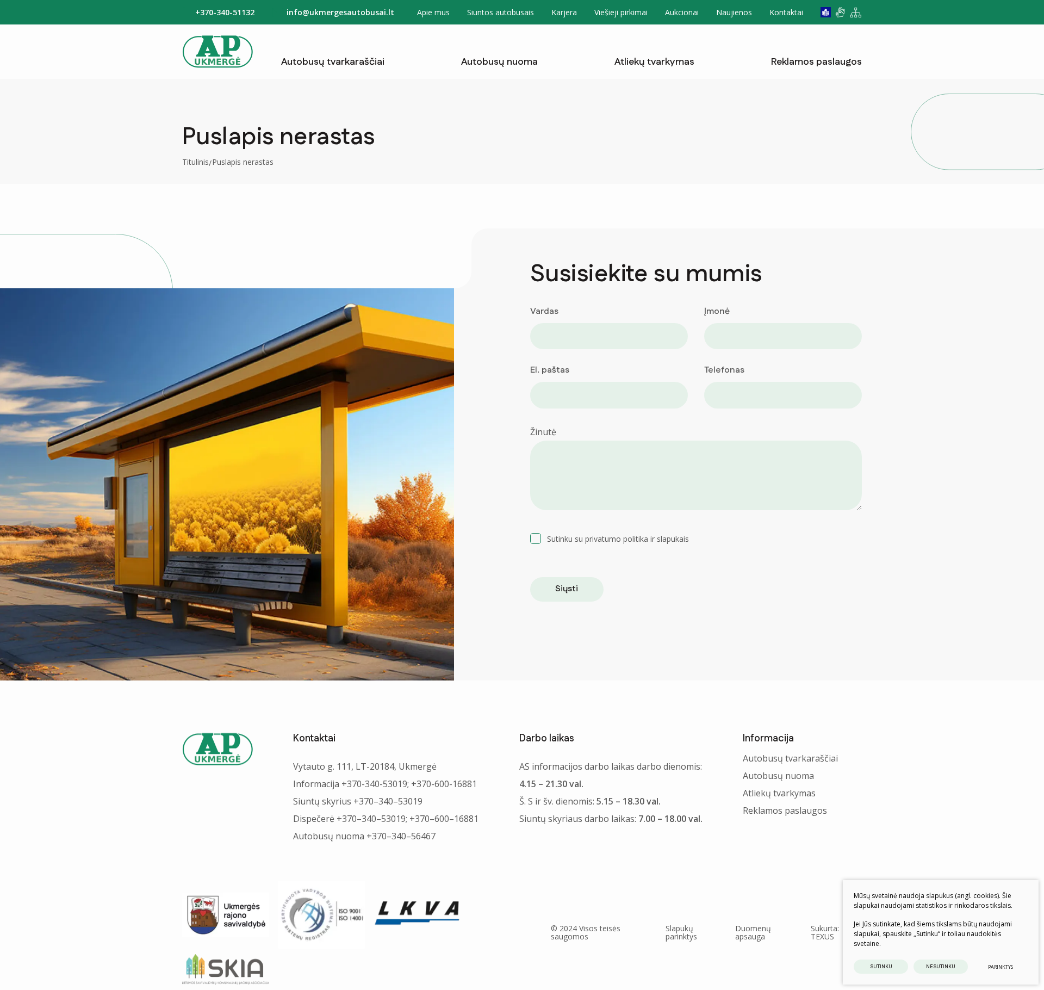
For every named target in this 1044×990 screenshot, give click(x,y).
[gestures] (840, 12)
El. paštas (549, 370)
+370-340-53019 (374, 784)
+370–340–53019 (387, 801)
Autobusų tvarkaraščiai (332, 62)
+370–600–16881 (443, 819)
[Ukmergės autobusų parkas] (217, 51)
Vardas (544, 311)
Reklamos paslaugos (816, 62)
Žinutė (543, 432)
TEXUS (822, 936)
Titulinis (195, 162)
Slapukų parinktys (681, 932)
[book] (825, 12)
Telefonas (724, 370)
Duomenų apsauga (753, 932)
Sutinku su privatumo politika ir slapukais (618, 539)
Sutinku (881, 966)
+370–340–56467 (401, 836)
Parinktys (1000, 966)
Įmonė (717, 311)
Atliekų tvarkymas (654, 62)
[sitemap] (855, 12)
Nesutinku (940, 966)
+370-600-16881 (444, 784)
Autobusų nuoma (499, 62)
